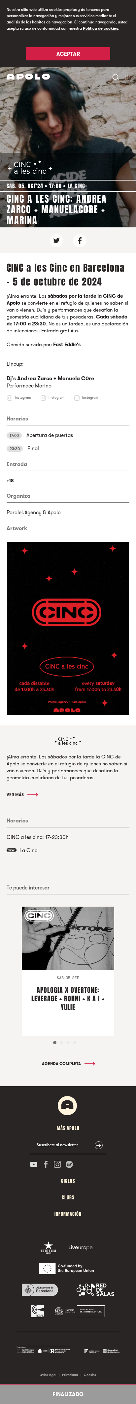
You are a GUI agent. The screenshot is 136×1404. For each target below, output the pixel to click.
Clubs (68, 1197)
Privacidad (70, 1375)
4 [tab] (74, 1042)
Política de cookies (100, 28)
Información (68, 1214)
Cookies (90, 1375)
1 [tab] (54, 1042)
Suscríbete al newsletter (57, 1145)
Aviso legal (48, 1375)
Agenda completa (62, 1063)
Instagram (23, 397)
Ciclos (68, 1181)
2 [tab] (61, 1042)
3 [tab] (68, 1042)
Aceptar (68, 54)
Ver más (16, 794)
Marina (43, 386)
